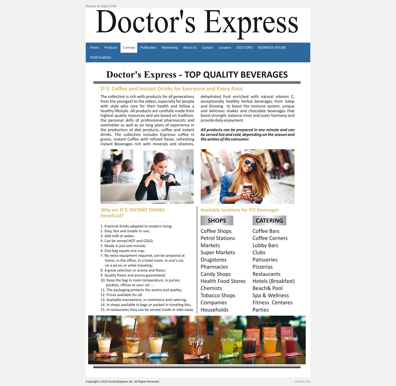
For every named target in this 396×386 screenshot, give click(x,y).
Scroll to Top (302, 381)
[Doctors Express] (198, 25)
